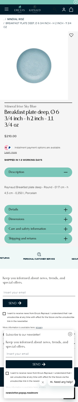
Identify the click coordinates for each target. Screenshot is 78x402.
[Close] (70, 334)
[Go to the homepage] (27, 10)
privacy (39, 327)
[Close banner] (76, 2)
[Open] (54, 9)
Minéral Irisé (15, 19)
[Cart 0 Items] (71, 9)
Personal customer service (39, 259)
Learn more (10, 152)
